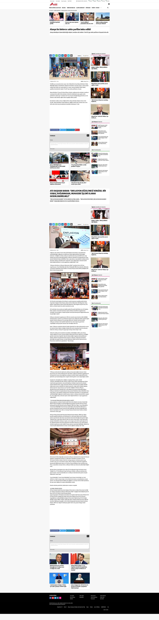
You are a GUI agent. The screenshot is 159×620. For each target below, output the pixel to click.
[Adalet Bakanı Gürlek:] (80, 558)
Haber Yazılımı (106, 609)
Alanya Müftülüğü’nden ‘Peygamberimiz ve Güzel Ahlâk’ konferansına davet (57, 166)
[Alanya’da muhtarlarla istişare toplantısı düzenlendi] (59, 175)
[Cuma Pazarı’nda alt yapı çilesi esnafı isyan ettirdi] (80, 175)
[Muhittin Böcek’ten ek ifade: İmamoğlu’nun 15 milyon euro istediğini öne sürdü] (59, 558)
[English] (94, 1)
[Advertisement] (69, 44)
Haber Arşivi (102, 597)
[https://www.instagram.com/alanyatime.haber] (58, 598)
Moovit (65, 607)
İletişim (91, 607)
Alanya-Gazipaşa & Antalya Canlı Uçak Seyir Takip (76, 607)
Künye (87, 607)
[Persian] (107, 1)
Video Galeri (82, 595)
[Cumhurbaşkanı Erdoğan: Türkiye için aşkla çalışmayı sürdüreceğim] (59, 578)
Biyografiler (82, 597)
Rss (108, 607)
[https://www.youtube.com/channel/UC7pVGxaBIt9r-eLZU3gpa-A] (53, 598)
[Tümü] (101, 7)
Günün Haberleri (103, 595)
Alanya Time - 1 (86, 81)
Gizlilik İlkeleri (103, 607)
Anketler (71, 598)
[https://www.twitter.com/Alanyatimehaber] (55, 598)
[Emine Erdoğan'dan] (80, 578)
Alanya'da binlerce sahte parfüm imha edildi (69, 10)
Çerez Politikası (97, 607)
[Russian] (103, 1)
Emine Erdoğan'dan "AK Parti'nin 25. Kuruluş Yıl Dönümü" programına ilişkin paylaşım (79, 586)
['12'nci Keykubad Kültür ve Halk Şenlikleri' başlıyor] (80, 158)
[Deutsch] (99, 1)
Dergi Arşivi (93, 598)
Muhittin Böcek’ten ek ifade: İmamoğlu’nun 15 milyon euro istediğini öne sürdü (57, 567)
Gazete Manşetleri (94, 597)
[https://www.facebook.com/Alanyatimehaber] (50, 598)
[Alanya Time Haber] (55, 4)
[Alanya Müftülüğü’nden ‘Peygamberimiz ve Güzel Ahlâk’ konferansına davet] (59, 158)
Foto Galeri (72, 595)
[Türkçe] (90, 1)
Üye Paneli (69, 1)
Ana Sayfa (51, 10)
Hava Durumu (93, 595)
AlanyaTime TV (59, 607)
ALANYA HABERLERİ (57, 10)
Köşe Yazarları (72, 597)
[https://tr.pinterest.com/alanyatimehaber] (60, 598)
